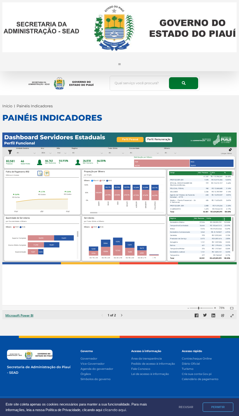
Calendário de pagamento (200, 379)
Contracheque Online (197, 358)
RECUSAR (186, 407)
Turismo (187, 369)
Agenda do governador (97, 369)
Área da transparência (146, 358)
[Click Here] (119, 63)
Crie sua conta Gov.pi (196, 374)
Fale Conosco (140, 369)
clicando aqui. (115, 410)
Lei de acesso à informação (150, 374)
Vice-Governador (93, 363)
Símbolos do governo (96, 379)
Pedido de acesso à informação (153, 363)
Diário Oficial (191, 363)
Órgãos (86, 374)
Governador (89, 358)
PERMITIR (218, 407)
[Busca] (183, 83)
